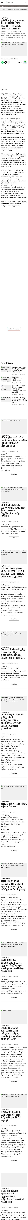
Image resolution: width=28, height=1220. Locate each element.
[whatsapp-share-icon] (2, 63)
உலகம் (15, 6)
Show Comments (14, 329)
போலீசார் (9, 835)
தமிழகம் (4, 6)
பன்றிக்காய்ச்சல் (15, 1131)
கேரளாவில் (4, 527)
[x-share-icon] (5, 63)
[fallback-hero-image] (6, 369)
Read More (14, 474)
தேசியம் (10, 6)
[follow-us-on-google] (25, 62)
